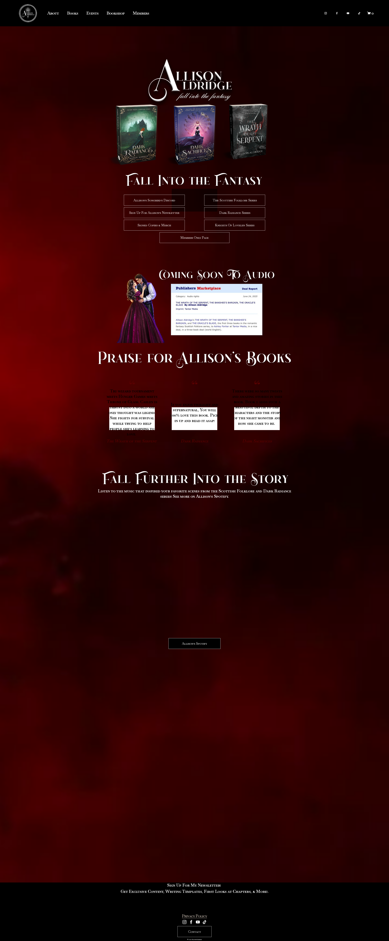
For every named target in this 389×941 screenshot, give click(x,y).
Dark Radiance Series (234, 213)
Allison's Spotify (194, 643)
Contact (194, 932)
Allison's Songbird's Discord (154, 200)
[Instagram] (325, 13)
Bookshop (115, 13)
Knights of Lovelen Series (234, 225)
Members (141, 13)
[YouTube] (347, 13)
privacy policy (194, 916)
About (53, 13)
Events (92, 13)
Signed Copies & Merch (154, 225)
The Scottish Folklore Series (235, 200)
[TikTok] (359, 13)
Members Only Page (194, 238)
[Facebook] (336, 13)
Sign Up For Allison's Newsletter (154, 213)
